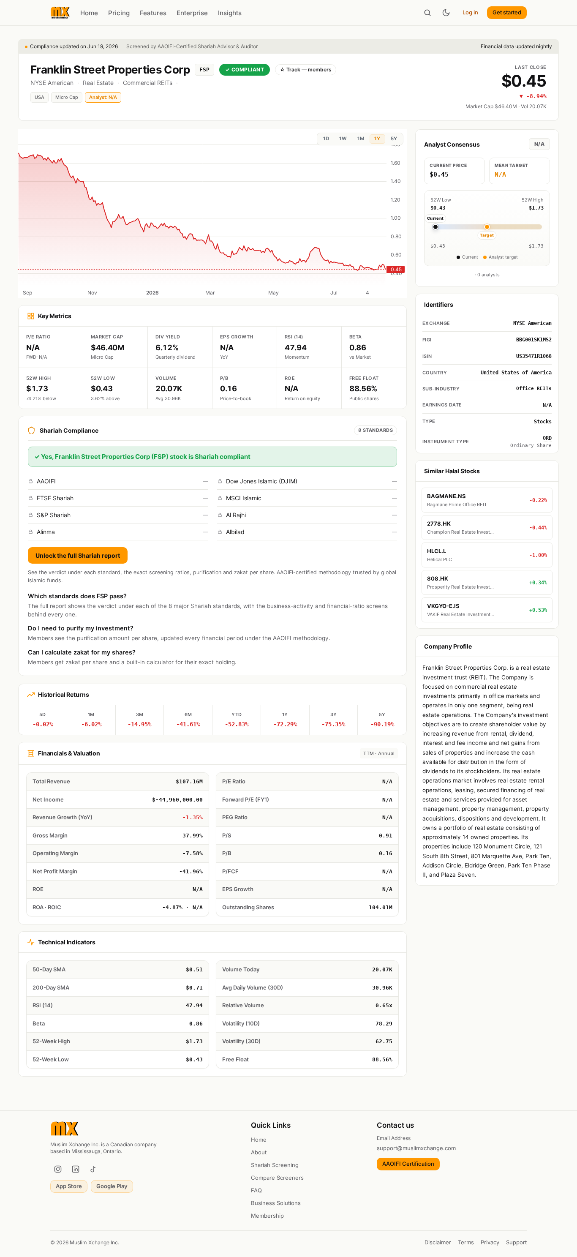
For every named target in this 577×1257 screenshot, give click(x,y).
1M (360, 139)
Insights (230, 13)
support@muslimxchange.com (416, 1148)
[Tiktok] (93, 1169)
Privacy (490, 1242)
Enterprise (192, 13)
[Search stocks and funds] (427, 12)
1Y (377, 139)
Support (516, 1242)
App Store (69, 1186)
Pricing (119, 13)
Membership (267, 1215)
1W (343, 139)
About (259, 1152)
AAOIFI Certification (408, 1163)
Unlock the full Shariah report (77, 555)
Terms (466, 1242)
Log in (470, 12)
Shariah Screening (275, 1165)
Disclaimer (438, 1242)
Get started (507, 12)
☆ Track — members (306, 69)
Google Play (112, 1186)
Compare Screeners (277, 1177)
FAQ (256, 1190)
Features (153, 13)
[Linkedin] (75, 1169)
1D (326, 139)
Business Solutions (276, 1203)
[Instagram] (57, 1169)
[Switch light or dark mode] (446, 12)
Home (89, 13)
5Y (394, 139)
